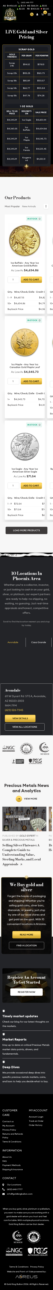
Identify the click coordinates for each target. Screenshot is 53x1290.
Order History (35, 1125)
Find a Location (26, 945)
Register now (26, 992)
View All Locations (24, 726)
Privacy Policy (9, 1129)
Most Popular (12, 206)
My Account (8, 1125)
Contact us (8, 1121)
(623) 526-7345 (14, 710)
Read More (26, 934)
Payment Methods (11, 1165)
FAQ (4, 1161)
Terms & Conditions (11, 1141)
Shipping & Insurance (12, 1169)
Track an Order (36, 1121)
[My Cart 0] (43, 14)
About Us (7, 1157)
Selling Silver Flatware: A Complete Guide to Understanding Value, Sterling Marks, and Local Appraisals (21, 854)
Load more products (26, 530)
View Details (20, 718)
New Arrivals (29, 206)
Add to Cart (31, 279)
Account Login (36, 1116)
